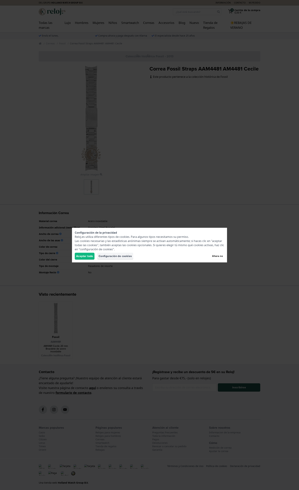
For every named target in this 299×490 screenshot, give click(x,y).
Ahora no (217, 256)
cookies (124, 237)
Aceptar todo (84, 256)
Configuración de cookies (115, 256)
